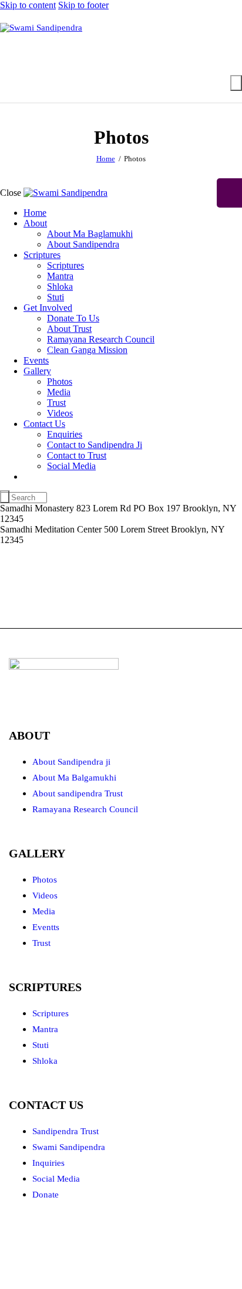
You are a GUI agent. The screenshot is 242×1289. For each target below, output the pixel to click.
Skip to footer (83, 5)
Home (105, 158)
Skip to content (28, 5)
